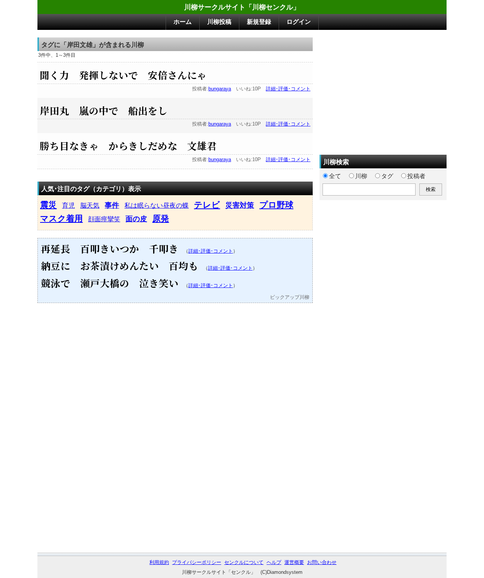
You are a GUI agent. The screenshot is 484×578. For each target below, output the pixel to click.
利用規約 (159, 562)
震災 (48, 205)
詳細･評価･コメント (288, 89)
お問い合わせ (322, 562)
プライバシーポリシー (196, 562)
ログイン (299, 22)
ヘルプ (274, 562)
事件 (112, 205)
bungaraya (219, 89)
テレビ (207, 205)
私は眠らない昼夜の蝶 (156, 205)
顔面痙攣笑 (104, 219)
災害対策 (239, 205)
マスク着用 (61, 218)
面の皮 (136, 219)
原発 (160, 218)
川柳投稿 (219, 22)
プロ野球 (276, 205)
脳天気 (89, 205)
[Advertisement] (383, 90)
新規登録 (259, 22)
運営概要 (294, 562)
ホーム (183, 22)
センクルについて (244, 562)
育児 (68, 205)
